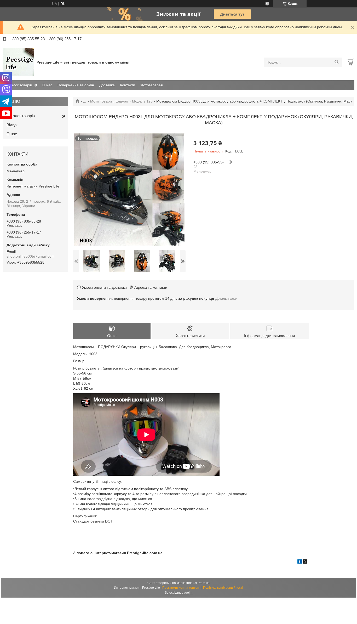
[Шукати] (336, 62)
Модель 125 (142, 101)
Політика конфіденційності (223, 587)
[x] (305, 562)
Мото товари (101, 101)
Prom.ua (204, 583)
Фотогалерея (151, 85)
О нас (47, 85)
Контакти (127, 85)
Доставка (107, 85)
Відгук (12, 125)
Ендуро (122, 101)
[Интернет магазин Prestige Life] (18, 62)
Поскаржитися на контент (181, 587)
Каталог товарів (18, 85)
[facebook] (299, 562)
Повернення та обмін (75, 85)
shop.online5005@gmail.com (31, 256)
